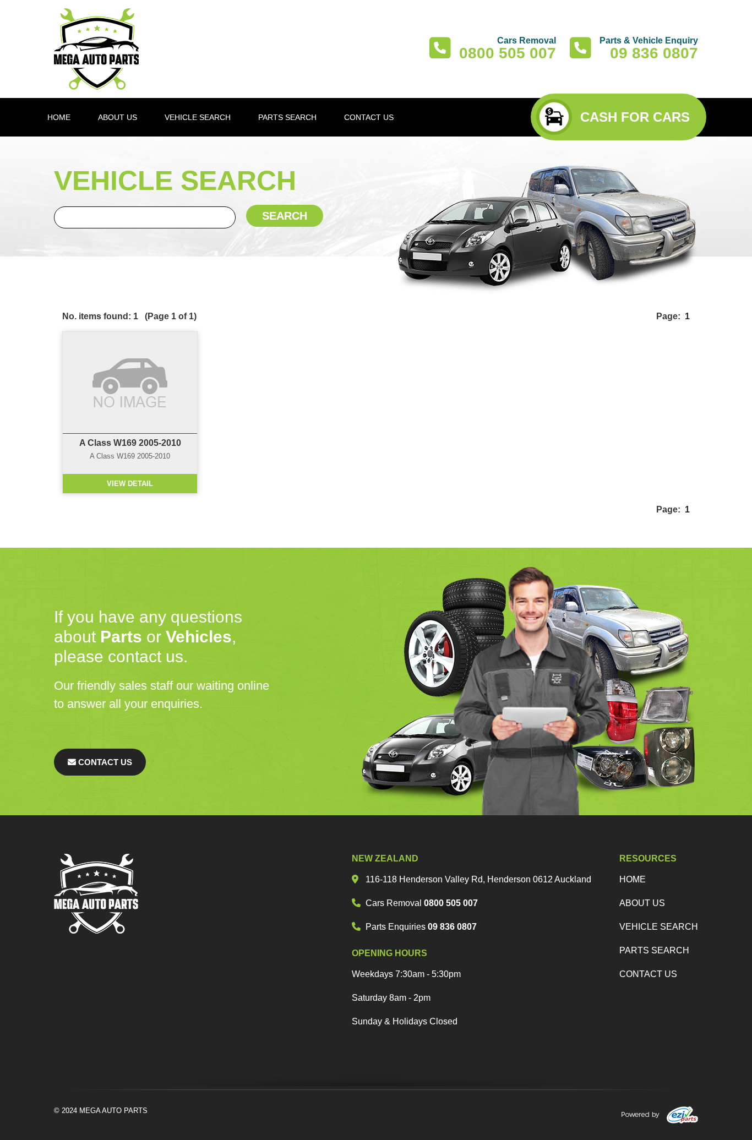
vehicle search (658, 926)
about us (642, 903)
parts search (654, 950)
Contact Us (104, 762)
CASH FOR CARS (635, 117)
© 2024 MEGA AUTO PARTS (101, 1110)
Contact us (648, 974)
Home (632, 879)
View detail (130, 483)
